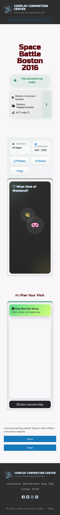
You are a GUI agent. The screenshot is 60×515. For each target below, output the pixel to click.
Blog (44, 483)
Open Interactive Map (31, 404)
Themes (21, 161)
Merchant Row (32, 19)
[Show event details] (46, 104)
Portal (35, 489)
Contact (25, 489)
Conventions (15, 19)
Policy (51, 508)
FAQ (51, 483)
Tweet (30, 447)
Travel (42, 161)
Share (30, 439)
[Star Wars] (27, 214)
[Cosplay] (35, 225)
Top (20, 171)
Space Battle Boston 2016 (30, 57)
